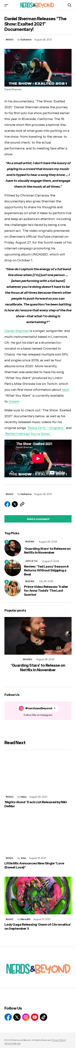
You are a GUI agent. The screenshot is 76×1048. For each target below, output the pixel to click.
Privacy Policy (58, 1040)
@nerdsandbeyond (38, 708)
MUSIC (9, 39)
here (65, 390)
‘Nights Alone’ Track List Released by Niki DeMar (35, 804)
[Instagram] (26, 1017)
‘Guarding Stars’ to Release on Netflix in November (47, 551)
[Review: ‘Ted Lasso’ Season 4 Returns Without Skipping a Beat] (12, 568)
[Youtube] (34, 1017)
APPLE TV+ (31, 561)
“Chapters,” (56, 428)
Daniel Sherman (16, 331)
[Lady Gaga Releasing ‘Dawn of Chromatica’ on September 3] (38, 895)
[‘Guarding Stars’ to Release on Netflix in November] (12, 548)
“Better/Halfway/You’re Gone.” (27, 434)
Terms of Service (12, 1043)
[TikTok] (43, 1017)
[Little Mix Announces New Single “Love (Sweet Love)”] (38, 834)
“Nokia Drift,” (37, 428)
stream (13, 401)
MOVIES (29, 541)
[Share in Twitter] (14, 504)
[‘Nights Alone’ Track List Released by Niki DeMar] (38, 773)
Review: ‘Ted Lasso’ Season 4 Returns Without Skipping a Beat (46, 570)
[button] (6, 5)
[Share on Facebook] (7, 504)
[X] (17, 1017)
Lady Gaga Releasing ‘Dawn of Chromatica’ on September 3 (37, 927)
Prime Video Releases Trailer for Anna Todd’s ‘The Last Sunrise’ (46, 591)
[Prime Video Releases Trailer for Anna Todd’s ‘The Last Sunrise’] (12, 588)
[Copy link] (22, 504)
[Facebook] (8, 1017)
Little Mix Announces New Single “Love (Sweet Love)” (34, 865)
